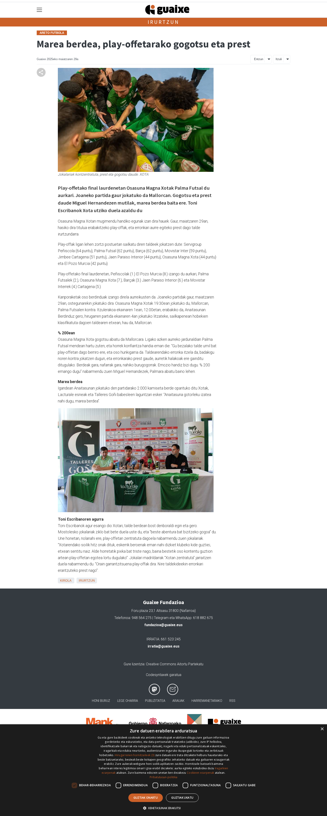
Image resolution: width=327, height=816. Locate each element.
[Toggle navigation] (39, 10)
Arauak (178, 701)
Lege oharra (127, 701)
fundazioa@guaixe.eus (163, 625)
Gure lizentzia (134, 664)
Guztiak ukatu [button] (182, 798)
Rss (232, 701)
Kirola (65, 580)
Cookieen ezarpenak (200, 773)
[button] (163, 808)
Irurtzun (163, 21)
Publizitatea (155, 701)
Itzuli (279, 59)
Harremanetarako (207, 701)
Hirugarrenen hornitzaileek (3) (134, 755)
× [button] (322, 729)
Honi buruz (101, 701)
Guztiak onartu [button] (145, 798)
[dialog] (163, 770)
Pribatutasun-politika (163, 777)
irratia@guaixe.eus (164, 646)
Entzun (258, 59)
